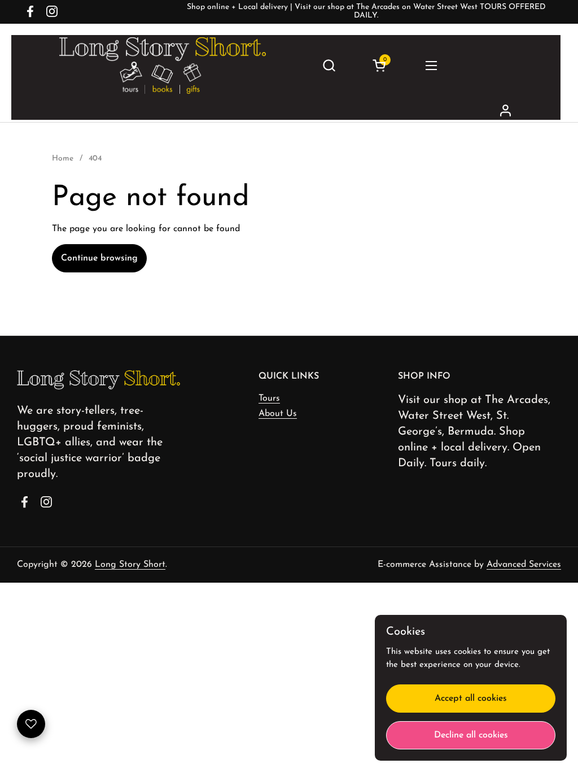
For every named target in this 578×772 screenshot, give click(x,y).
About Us (278, 413)
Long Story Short (130, 564)
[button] (329, 65)
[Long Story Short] (162, 65)
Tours (269, 398)
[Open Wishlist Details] (31, 724)
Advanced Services (524, 564)
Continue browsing (99, 258)
